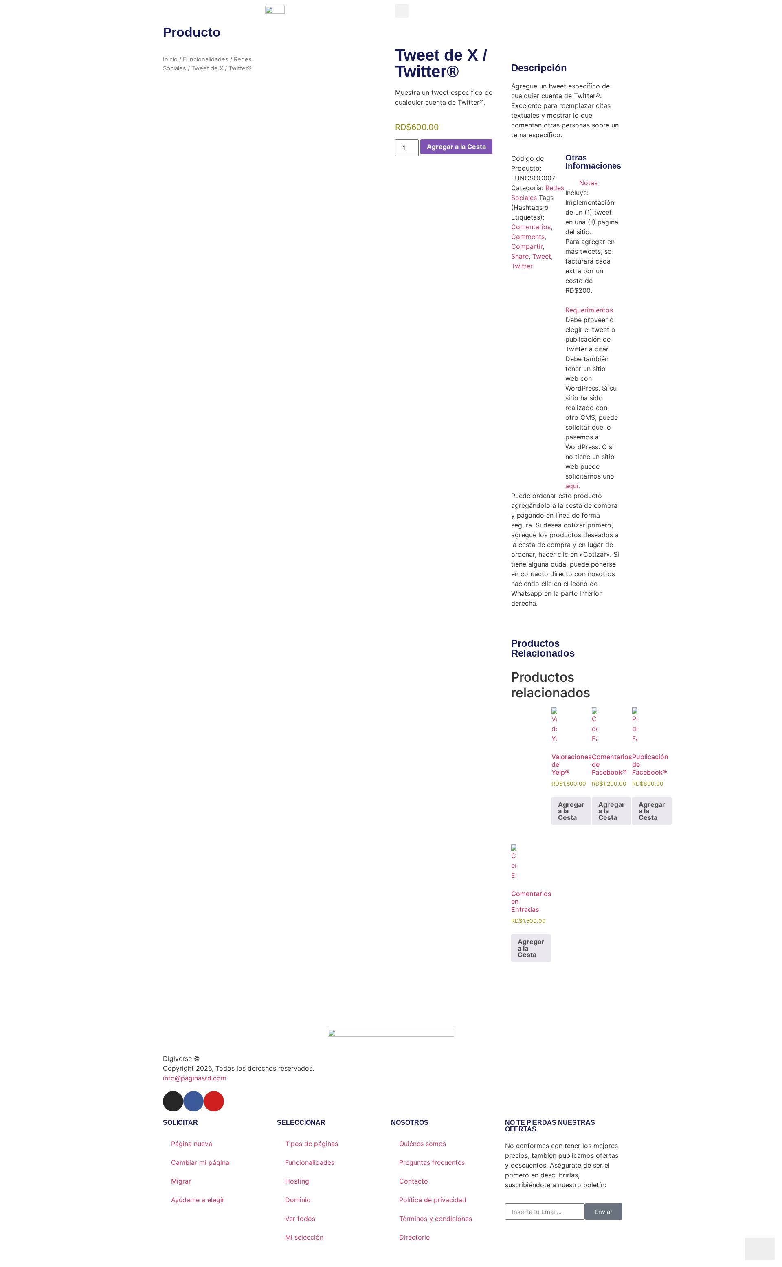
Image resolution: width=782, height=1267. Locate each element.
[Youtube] (214, 1101)
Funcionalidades (205, 59)
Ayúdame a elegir (197, 1200)
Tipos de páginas (311, 1144)
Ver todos (300, 1218)
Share (520, 256)
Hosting (297, 1181)
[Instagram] (173, 1101)
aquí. (572, 486)
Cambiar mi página (200, 1162)
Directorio (414, 1237)
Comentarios (531, 227)
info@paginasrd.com (194, 1078)
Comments (528, 237)
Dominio (298, 1200)
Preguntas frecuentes (432, 1162)
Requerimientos (589, 310)
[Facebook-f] (193, 1101)
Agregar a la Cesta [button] (571, 810)
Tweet (541, 256)
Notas (588, 183)
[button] (402, 11)
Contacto (413, 1181)
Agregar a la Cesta (456, 147)
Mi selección (304, 1237)
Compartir (527, 246)
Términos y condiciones (435, 1218)
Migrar (181, 1181)
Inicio (170, 59)
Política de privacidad (432, 1200)
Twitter (522, 266)
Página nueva (191, 1144)
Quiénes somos (422, 1144)
